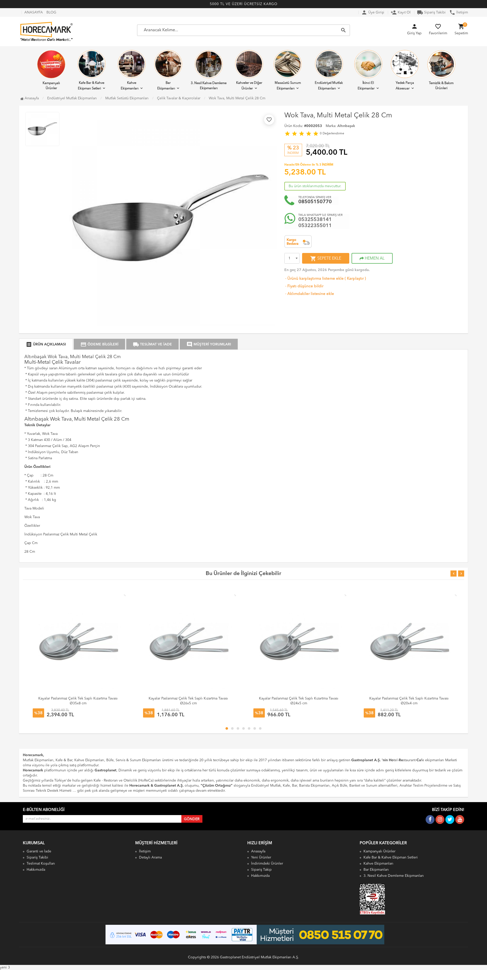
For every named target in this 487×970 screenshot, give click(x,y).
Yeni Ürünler (261, 857)
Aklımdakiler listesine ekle (309, 294)
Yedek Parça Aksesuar (405, 85)
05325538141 (315, 219)
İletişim (458, 12)
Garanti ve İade (39, 851)
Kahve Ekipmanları (129, 85)
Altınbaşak (346, 126)
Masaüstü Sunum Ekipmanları (288, 85)
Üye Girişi (372, 12)
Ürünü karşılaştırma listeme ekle (314, 279)
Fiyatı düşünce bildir (303, 286)
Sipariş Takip (261, 869)
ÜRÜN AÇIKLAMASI (46, 344)
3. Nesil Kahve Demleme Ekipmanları (209, 86)
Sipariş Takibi (431, 12)
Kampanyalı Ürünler (51, 86)
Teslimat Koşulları (41, 863)
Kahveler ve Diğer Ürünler (249, 85)
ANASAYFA (33, 12)
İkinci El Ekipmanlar (366, 85)
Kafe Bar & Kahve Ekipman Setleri (91, 85)
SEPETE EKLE (325, 259)
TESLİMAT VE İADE (152, 344)
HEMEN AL (374, 259)
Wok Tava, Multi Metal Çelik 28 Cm (237, 98)
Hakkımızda (36, 869)
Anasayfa (31, 98)
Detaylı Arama (150, 857)
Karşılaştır (355, 279)
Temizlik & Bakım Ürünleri (441, 86)
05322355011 (315, 225)
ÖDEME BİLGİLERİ (99, 344)
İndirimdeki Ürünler (267, 863)
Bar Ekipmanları (166, 85)
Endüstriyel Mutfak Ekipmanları (329, 85)
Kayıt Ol (401, 12)
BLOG (51, 12)
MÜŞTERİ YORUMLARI (208, 344)
